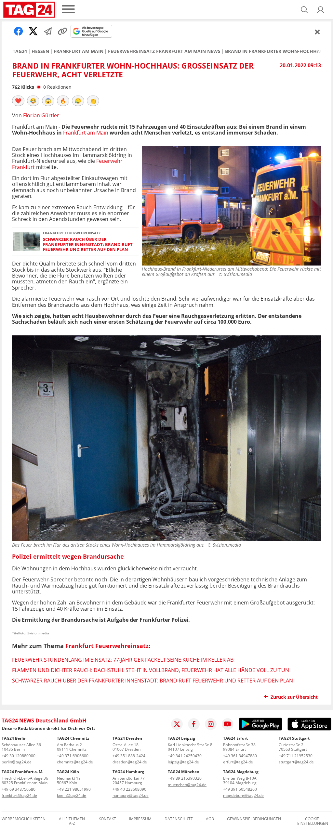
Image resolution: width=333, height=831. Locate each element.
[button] (320, 10)
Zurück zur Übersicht (294, 697)
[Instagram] (211, 724)
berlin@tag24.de (17, 762)
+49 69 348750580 (18, 789)
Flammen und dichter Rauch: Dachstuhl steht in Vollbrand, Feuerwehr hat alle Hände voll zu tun (150, 670)
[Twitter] (177, 724)
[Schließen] (317, 31)
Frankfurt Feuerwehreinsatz (107, 646)
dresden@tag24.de (130, 762)
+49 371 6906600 (72, 756)
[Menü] (68, 9)
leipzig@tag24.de (183, 762)
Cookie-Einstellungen (312, 821)
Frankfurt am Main (78, 51)
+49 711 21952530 (296, 756)
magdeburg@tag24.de (243, 795)
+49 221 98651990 (74, 789)
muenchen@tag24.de (187, 784)
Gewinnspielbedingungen (254, 819)
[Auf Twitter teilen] (33, 31)
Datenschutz (179, 819)
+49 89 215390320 (185, 778)
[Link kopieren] (62, 31)
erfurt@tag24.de (238, 762)
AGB (210, 819)
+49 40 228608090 (129, 789)
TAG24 (20, 51)
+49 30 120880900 (18, 756)
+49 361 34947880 (240, 756)
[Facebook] (194, 724)
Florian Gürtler (41, 115)
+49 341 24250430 (185, 756)
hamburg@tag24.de (131, 795)
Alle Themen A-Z (72, 821)
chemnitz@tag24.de (75, 762)
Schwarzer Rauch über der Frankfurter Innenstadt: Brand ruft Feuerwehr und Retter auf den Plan (88, 244)
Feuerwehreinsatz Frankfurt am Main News (164, 51)
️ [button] (18, 100)
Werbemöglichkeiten (24, 819)
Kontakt (107, 819)
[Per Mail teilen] (47, 31)
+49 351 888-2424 (129, 756)
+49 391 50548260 (240, 789)
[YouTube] (227, 724)
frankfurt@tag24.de (19, 795)
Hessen (40, 51)
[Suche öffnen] (304, 10)
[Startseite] (29, 10)
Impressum (140, 819)
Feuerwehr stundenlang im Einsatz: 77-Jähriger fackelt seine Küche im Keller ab (122, 659)
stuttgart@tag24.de (296, 762)
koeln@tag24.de (71, 795)
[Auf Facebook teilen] (18, 31)
